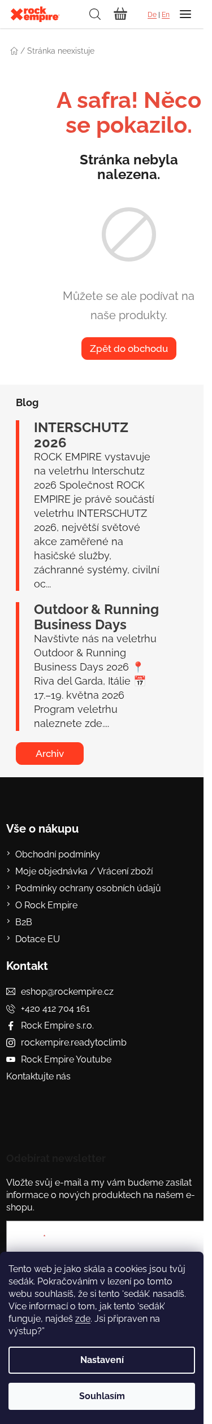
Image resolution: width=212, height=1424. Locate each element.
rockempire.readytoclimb (74, 1042)
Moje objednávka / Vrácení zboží (84, 871)
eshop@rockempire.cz (67, 991)
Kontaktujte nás (38, 1076)
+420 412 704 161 (55, 1008)
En (166, 15)
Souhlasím (102, 1396)
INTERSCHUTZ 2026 (81, 435)
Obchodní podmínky (57, 854)
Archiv (50, 753)
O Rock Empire (46, 905)
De (152, 15)
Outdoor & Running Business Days (96, 617)
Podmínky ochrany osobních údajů (88, 888)
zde (82, 1318)
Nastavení (102, 1360)
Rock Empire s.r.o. (57, 1025)
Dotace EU (37, 939)
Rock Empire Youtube (66, 1059)
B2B (23, 922)
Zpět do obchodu (129, 348)
